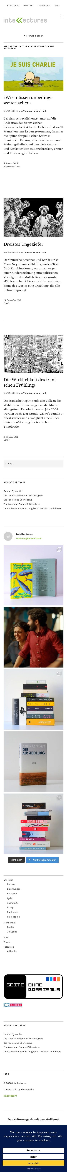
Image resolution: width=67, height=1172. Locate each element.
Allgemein (8, 166)
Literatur (8, 879)
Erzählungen (14, 888)
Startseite (13, 5)
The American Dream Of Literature (22, 504)
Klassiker (12, 893)
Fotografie (9, 946)
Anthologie (13, 902)
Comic (17, 166)
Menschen (9, 922)
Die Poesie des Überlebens (18, 499)
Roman (11, 884)
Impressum (44, 5)
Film (6, 937)
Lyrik (9, 898)
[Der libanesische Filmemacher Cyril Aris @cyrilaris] (33, 637)
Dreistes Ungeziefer (23, 244)
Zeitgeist (12, 931)
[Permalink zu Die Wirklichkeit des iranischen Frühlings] (33, 372)
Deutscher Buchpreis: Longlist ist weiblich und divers (32, 508)
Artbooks (12, 951)
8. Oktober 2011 (11, 437)
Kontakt (29, 5)
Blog (57, 5)
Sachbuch (12, 912)
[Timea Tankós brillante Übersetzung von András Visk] (33, 761)
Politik (10, 927)
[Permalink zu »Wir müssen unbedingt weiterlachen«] (33, 89)
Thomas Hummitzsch (34, 111)
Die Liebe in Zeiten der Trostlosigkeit (23, 495)
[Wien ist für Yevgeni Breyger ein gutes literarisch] (33, 575)
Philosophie (13, 916)
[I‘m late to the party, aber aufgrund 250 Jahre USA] (33, 824)
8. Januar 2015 (11, 163)
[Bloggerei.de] (13, 1006)
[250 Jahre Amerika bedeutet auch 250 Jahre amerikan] (33, 699)
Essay (10, 907)
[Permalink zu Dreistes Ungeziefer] (33, 236)
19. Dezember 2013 (12, 300)
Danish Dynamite (13, 491)
